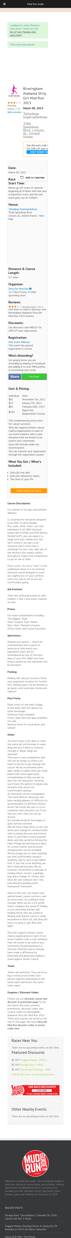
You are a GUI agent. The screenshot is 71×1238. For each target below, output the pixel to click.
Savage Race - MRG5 (32, 1064)
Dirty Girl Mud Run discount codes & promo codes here (27, 1025)
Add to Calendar (35, 177)
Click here (13, 309)
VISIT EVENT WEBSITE (43, 152)
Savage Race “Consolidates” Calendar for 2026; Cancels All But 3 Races (31, 1217)
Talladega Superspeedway (22, 209)
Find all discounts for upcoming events (33, 1074)
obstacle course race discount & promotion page (27, 1000)
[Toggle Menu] (4, 4)
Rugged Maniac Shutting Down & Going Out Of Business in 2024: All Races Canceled (31, 1227)
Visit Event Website (19, 342)
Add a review (14, 112)
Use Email (34, 376)
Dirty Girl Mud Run (18, 288)
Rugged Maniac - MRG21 (34, 1060)
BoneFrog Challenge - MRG (36, 1069)
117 (10, 292)
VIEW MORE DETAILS (29, 490)
